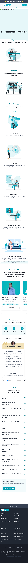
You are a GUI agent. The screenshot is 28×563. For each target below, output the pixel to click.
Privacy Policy (4, 518)
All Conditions (18, 539)
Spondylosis (17, 528)
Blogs (2, 516)
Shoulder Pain (4, 536)
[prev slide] (2, 313)
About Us (16, 516)
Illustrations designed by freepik (14, 556)
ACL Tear (16, 531)
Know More (11, 307)
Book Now (24, 5)
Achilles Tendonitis (19, 533)
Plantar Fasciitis (18, 536)
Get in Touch (7, 488)
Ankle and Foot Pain (6, 539)
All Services (4, 542)
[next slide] (25, 313)
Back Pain (3, 533)
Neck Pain (3, 531)
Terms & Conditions (6, 521)
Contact (16, 521)
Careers (16, 518)
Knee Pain (3, 528)
